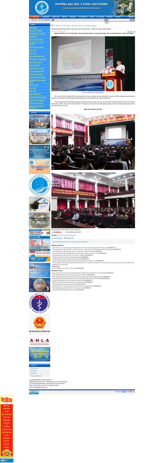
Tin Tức (58, 25)
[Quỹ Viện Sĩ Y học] (39, 291)
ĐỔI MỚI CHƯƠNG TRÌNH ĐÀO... (38, 81)
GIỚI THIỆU (33, 28)
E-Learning (34, 368)
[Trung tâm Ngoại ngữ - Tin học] (39, 195)
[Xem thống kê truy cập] (34, 394)
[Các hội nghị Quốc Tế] (39, 228)
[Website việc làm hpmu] (39, 143)
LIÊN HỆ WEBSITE (35, 94)
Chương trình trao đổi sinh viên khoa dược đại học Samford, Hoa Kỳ (73, 251)
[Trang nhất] (52, 25)
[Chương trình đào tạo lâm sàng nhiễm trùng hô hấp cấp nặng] (39, 173)
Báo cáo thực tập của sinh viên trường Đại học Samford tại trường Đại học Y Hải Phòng (78, 273)
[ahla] (39, 346)
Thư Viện (33, 373)
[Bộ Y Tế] (39, 313)
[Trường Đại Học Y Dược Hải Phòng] (82, 7)
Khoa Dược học (77, 25)
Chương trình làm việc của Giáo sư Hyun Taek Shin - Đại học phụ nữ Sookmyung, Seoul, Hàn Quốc (82, 249)
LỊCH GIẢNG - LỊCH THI (37, 68)
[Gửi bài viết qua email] (128, 31)
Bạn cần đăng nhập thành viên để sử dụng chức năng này (70, 242)
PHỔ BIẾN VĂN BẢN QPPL (38, 97)
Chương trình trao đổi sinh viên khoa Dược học (66, 259)
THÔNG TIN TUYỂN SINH (37, 34)
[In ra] (131, 31)
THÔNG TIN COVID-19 (37, 103)
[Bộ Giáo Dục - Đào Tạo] (39, 334)
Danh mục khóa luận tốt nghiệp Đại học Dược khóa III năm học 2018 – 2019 (75, 253)
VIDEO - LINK (34, 85)
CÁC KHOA (33, 53)
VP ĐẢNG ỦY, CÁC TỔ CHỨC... (37, 43)
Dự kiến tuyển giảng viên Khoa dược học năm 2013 (68, 280)
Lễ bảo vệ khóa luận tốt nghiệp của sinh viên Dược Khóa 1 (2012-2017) (74, 261)
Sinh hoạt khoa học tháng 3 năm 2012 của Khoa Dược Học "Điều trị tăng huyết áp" (77, 277)
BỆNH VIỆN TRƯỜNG (36, 47)
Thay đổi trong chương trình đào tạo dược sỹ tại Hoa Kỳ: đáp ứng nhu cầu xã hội (76, 278)
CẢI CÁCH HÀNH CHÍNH (37, 77)
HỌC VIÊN (33, 88)
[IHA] (39, 276)
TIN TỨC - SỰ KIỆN (36, 31)
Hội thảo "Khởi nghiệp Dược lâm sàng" (64, 290)
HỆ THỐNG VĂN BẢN (36, 74)
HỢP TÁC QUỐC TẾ (36, 62)
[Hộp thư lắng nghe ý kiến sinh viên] (39, 211)
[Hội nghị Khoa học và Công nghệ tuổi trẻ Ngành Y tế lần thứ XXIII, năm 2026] (39, 158)
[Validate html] (131, 391)
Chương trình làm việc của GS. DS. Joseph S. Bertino (68, 255)
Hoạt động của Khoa (90, 25)
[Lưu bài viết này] (134, 31)
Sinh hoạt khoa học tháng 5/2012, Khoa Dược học (67, 288)
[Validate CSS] (133, 391)
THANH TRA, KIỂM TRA (37, 100)
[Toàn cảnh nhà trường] (39, 128)
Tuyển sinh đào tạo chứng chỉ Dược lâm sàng (66, 257)
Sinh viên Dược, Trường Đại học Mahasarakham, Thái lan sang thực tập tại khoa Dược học (80, 248)
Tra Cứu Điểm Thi (36, 376)
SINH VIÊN (33, 91)
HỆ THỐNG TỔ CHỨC (36, 40)
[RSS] (131, 17)
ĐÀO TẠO (33, 50)
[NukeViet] (124, 391)
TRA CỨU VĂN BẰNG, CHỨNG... (37, 107)
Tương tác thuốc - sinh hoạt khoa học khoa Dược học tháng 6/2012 (72, 286)
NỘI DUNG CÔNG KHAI (37, 56)
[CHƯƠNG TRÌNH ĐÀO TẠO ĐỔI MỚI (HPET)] (39, 361)
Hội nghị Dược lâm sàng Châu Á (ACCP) (64, 284)
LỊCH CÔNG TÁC (35, 65)
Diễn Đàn (34, 371)
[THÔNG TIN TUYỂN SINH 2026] (39, 262)
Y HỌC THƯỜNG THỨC (37, 71)
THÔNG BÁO (34, 37)
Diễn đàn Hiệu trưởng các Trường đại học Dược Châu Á (69, 275)
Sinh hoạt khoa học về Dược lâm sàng (64, 268)
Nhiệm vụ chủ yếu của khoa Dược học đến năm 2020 (68, 282)
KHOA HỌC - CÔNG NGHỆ (38, 59)
